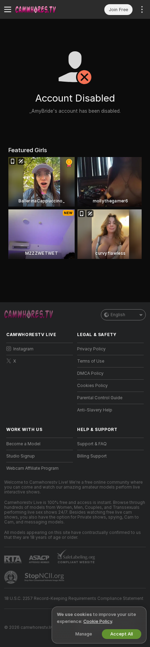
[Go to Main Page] (45, 9)
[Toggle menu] (7, 9)
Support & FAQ (92, 443)
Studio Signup (20, 456)
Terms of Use (90, 361)
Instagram (23, 349)
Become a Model (23, 443)
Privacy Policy (91, 349)
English (118, 314)
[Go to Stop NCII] (45, 577)
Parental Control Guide (99, 397)
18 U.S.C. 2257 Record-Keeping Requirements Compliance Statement (73, 598)
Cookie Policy (97, 621)
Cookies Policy (92, 385)
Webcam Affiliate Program (32, 468)
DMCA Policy (90, 373)
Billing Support (92, 456)
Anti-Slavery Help (94, 410)
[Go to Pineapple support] (11, 577)
